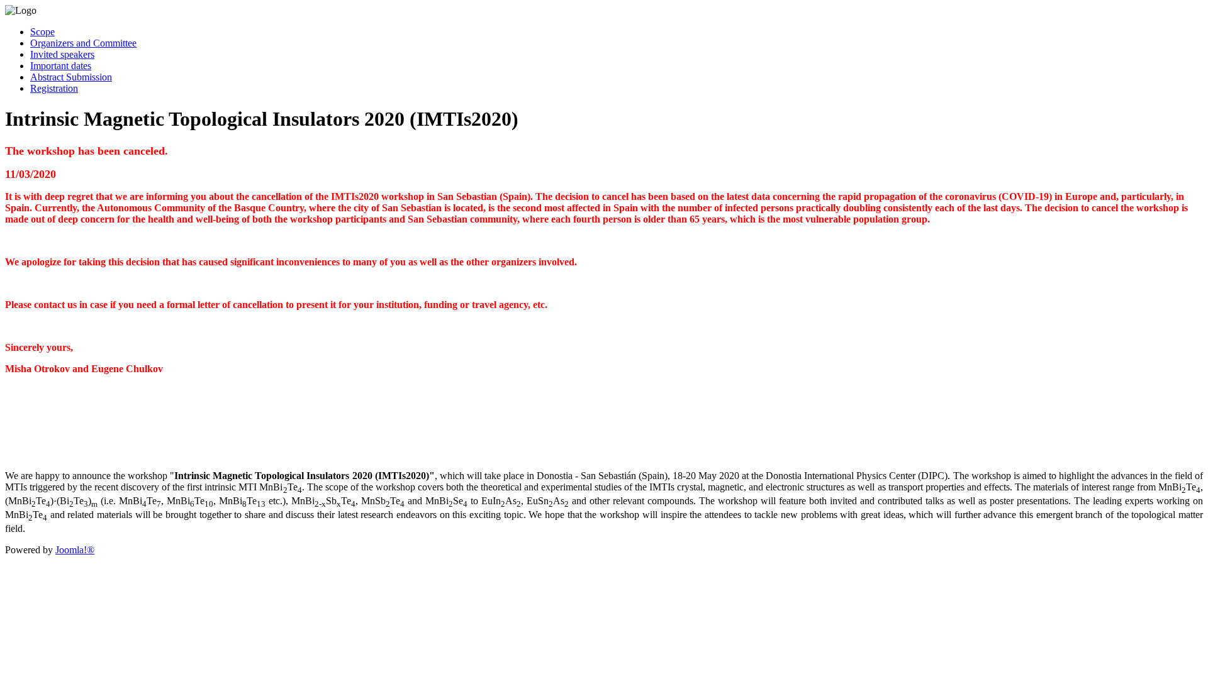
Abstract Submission (71, 77)
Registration (54, 88)
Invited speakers (62, 54)
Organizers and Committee (83, 43)
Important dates (60, 65)
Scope (42, 31)
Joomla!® (74, 549)
